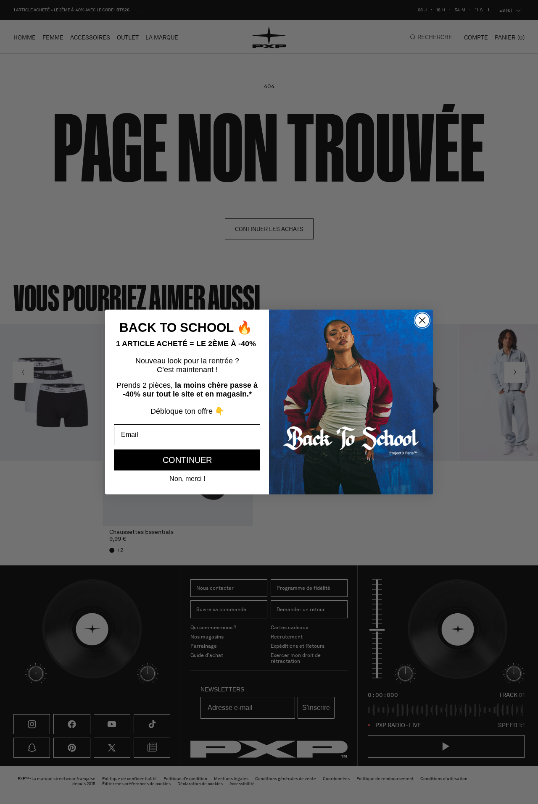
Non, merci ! (187, 478)
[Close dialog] (422, 320)
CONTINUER (187, 460)
